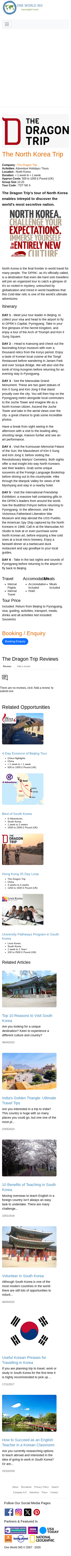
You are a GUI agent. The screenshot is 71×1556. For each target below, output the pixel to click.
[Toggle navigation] (7, 24)
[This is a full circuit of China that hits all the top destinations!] (22, 850)
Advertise (34, 1492)
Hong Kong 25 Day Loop (20, 874)
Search (55, 1487)
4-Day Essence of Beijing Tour (24, 753)
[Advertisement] (35, 66)
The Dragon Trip (27, 164)
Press (45, 1492)
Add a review (23, 666)
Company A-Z (20, 1492)
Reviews (7, 666)
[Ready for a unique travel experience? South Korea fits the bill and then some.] (22, 790)
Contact (54, 1492)
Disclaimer (26, 1487)
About (15, 1487)
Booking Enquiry (15, 641)
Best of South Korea (17, 814)
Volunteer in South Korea (23, 1276)
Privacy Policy (41, 1487)
